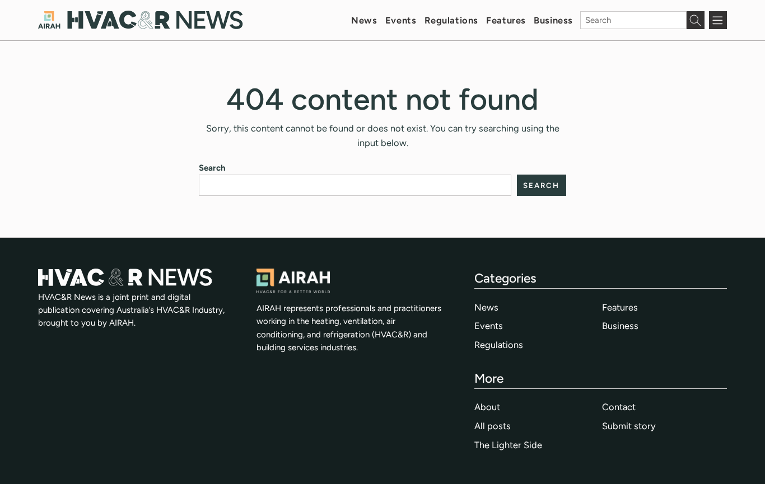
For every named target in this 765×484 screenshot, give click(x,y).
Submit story (629, 425)
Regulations (451, 20)
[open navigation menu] (718, 20)
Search (212, 168)
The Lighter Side (508, 444)
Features (506, 20)
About (487, 406)
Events (400, 20)
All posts (492, 425)
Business (553, 20)
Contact (619, 406)
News (364, 20)
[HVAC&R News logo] (140, 20)
